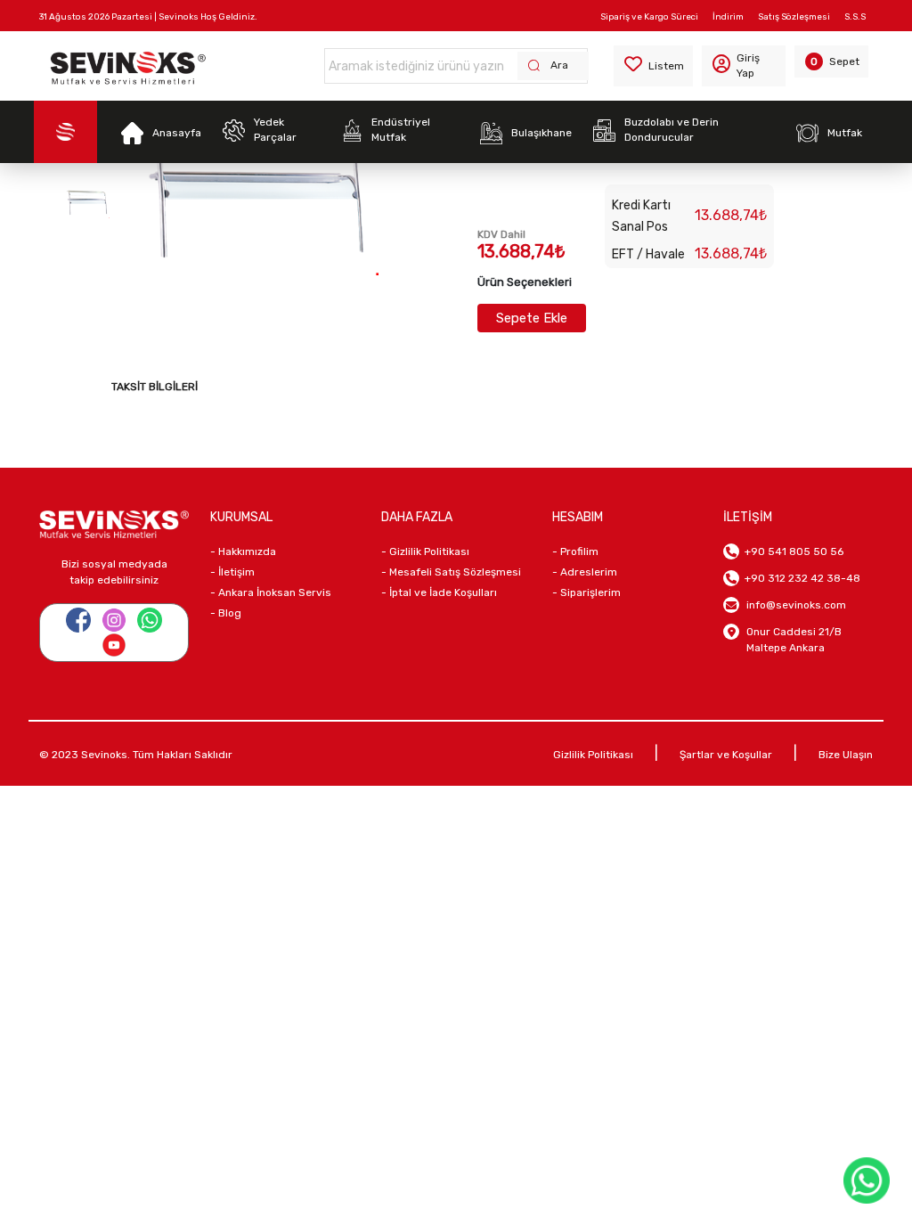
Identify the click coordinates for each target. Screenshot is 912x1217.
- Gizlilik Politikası (425, 551)
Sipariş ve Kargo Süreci (649, 17)
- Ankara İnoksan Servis (270, 592)
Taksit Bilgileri (154, 386)
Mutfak (844, 133)
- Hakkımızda (243, 551)
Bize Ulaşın (845, 754)
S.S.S (855, 17)
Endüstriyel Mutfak (400, 129)
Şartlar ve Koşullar (726, 754)
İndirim (728, 17)
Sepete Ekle (531, 318)
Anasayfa (176, 133)
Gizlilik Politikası (593, 754)
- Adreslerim (584, 572)
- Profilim (575, 551)
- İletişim (232, 572)
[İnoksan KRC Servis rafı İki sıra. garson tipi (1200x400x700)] (87, 203)
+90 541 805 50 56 (791, 551)
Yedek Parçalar (275, 129)
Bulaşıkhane (541, 133)
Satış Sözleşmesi (794, 17)
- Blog (225, 613)
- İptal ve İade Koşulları (439, 592)
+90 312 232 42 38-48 (799, 578)
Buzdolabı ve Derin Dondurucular (671, 129)
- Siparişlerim (586, 592)
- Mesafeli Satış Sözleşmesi (451, 572)
